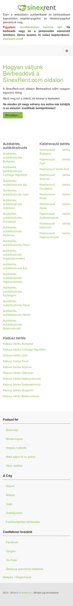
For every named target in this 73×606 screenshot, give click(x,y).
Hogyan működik (16, 448)
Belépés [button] (8, 577)
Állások (10, 495)
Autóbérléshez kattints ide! (43, 27)
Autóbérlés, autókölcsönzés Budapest (12, 157)
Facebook (12, 542)
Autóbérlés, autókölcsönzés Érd (15, 266)
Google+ (11, 551)
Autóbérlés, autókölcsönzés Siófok (16, 313)
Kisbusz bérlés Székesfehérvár (22, 384)
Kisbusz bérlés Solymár (17, 367)
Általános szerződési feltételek (24, 569)
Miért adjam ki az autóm (20, 457)
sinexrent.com (12, 39)
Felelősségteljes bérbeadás (23, 522)
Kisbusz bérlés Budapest (18, 344)
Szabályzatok (14, 513)
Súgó (9, 504)
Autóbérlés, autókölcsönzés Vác (15, 182)
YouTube (11, 560)
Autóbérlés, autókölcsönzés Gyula (16, 303)
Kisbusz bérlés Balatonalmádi (21, 396)
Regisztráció (23, 577)
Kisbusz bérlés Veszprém (18, 390)
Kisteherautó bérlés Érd (54, 169)
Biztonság (12, 430)
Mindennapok (14, 439)
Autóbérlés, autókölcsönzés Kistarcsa (12, 231)
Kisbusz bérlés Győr (15, 355)
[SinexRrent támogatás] (36, 8)
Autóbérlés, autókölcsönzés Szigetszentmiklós (14, 254)
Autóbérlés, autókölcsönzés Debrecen (12, 204)
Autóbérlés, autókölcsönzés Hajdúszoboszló (12, 278)
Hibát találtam (14, 466)
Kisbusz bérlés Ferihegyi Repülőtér (24, 349)
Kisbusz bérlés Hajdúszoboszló (22, 378)
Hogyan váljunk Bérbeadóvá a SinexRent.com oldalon (33, 73)
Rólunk (10, 486)
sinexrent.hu (25, 592)
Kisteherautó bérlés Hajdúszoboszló (55, 235)
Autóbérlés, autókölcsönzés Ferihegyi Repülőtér (15, 171)
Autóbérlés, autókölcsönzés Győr (16, 192)
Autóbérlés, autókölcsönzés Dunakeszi (12, 217)
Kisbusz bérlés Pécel (15, 361)
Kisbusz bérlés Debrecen (18, 373)
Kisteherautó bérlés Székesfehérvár (55, 215)
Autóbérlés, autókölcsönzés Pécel (16, 243)
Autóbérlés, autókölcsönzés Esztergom (12, 291)
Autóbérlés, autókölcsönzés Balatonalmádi (12, 324)
